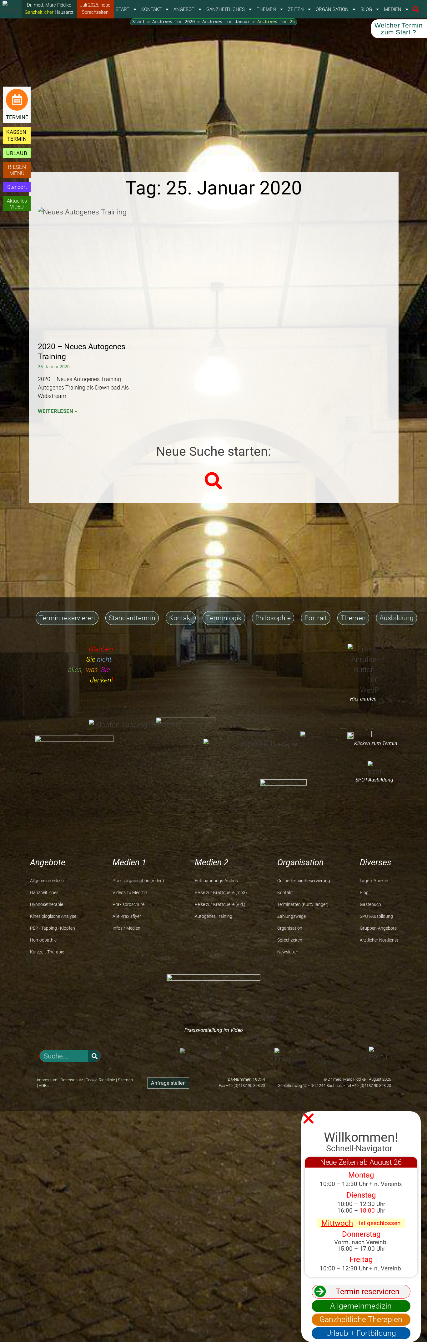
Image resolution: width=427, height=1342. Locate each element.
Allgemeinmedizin (361, 1305)
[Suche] (94, 1056)
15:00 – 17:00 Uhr (361, 1248)
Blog (366, 9)
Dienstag (361, 1195)
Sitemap (125, 1080)
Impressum (47, 1080)
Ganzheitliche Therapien (360, 1319)
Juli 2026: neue (95, 5)
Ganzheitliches (225, 9)
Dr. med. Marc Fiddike (49, 5)
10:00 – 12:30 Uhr (361, 1204)
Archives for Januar (226, 21)
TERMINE (17, 117)
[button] (415, 9)
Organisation (332, 9)
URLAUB (17, 153)
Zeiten (296, 9)
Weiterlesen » (57, 411)
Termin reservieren (367, 1291)
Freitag (361, 1259)
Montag (361, 1175)
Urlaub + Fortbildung (361, 1333)
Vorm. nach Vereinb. (361, 1242)
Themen (266, 9)
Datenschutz (71, 1080)
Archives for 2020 (173, 21)
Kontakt (151, 9)
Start (122, 9)
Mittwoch (337, 1223)
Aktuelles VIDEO (17, 204)
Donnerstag (361, 1234)
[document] (213, 1226)
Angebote (47, 862)
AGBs (44, 1085)
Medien (392, 9)
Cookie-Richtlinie (100, 1080)
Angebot (183, 9)
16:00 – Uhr (361, 1210)
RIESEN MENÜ (17, 170)
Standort (17, 187)
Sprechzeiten (95, 12)
